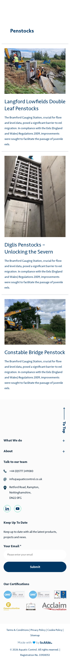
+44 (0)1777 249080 (21, 471)
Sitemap (35, 635)
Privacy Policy (38, 630)
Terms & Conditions (17, 630)
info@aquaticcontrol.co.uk (25, 479)
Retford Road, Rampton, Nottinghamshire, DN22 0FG (24, 492)
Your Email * (12, 546)
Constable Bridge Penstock (34, 352)
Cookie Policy (54, 630)
